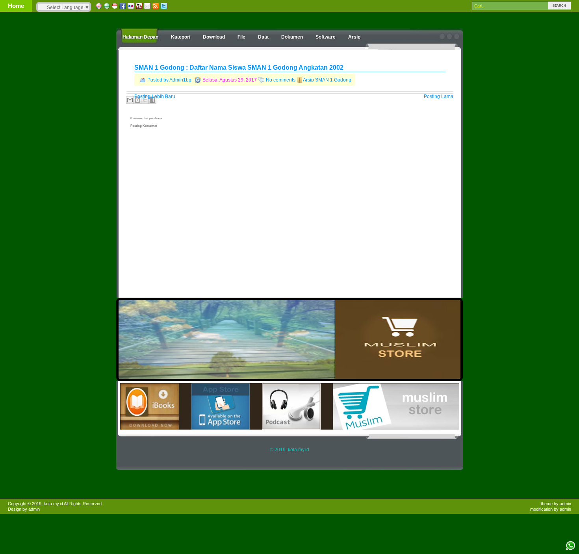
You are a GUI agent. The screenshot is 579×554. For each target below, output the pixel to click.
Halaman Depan (140, 37)
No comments (280, 80)
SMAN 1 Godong (333, 80)
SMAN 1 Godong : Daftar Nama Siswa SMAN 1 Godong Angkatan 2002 (238, 67)
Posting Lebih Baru (154, 96)
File (241, 37)
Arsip (354, 37)
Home (16, 5)
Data (263, 37)
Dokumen (292, 37)
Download (214, 37)
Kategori (180, 37)
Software (325, 37)
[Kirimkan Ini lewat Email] (130, 100)
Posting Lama (438, 96)
